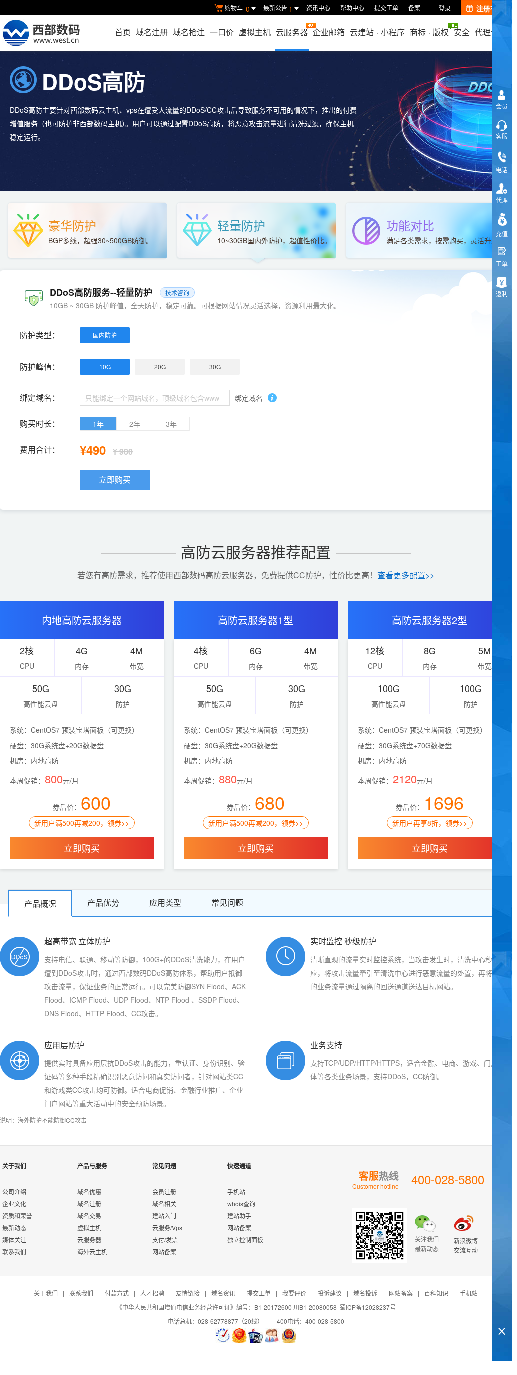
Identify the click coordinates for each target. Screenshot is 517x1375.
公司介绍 (14, 1191)
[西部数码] (41, 33)
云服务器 (292, 32)
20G (160, 366)
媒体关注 (14, 1239)
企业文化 (14, 1203)
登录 (445, 8)
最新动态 (14, 1227)
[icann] (223, 1335)
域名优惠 (90, 1191)
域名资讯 (224, 1293)
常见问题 (228, 902)
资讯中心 (318, 7)
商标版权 (429, 32)
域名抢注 (189, 32)
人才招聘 (152, 1293)
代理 (502, 200)
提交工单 (386, 7)
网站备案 (164, 1251)
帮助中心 (352, 7)
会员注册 (164, 1191)
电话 (502, 169)
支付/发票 (165, 1239)
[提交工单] (272, 1335)
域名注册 (152, 32)
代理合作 (491, 32)
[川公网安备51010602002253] (289, 1335)
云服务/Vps (167, 1227)
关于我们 (46, 1293)
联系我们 (14, 1251)
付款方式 (117, 1293)
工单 (502, 263)
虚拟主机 (255, 32)
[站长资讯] (256, 1335)
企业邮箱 (329, 32)
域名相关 (164, 1203)
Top (502, 1314)
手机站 (237, 1191)
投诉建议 (330, 1293)
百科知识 (436, 1293)
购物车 (237, 8)
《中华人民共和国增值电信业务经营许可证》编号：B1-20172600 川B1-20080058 (226, 1307)
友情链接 (188, 1293)
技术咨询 (178, 292)
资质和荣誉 (17, 1215)
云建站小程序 (377, 32)
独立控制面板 (246, 1239)
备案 (414, 7)
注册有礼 (490, 8)
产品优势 (104, 902)
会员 (502, 106)
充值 (502, 233)
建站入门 (164, 1215)
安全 (462, 32)
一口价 (222, 32)
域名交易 (90, 1215)
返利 (502, 293)
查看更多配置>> (406, 575)
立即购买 (115, 479)
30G (215, 366)
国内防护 (105, 335)
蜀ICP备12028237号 (368, 1307)
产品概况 (40, 903)
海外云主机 (93, 1251)
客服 (502, 136)
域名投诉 (366, 1293)
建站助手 (240, 1215)
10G (105, 366)
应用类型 (166, 902)
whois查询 (242, 1203)
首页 (123, 32)
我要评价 (294, 1293)
